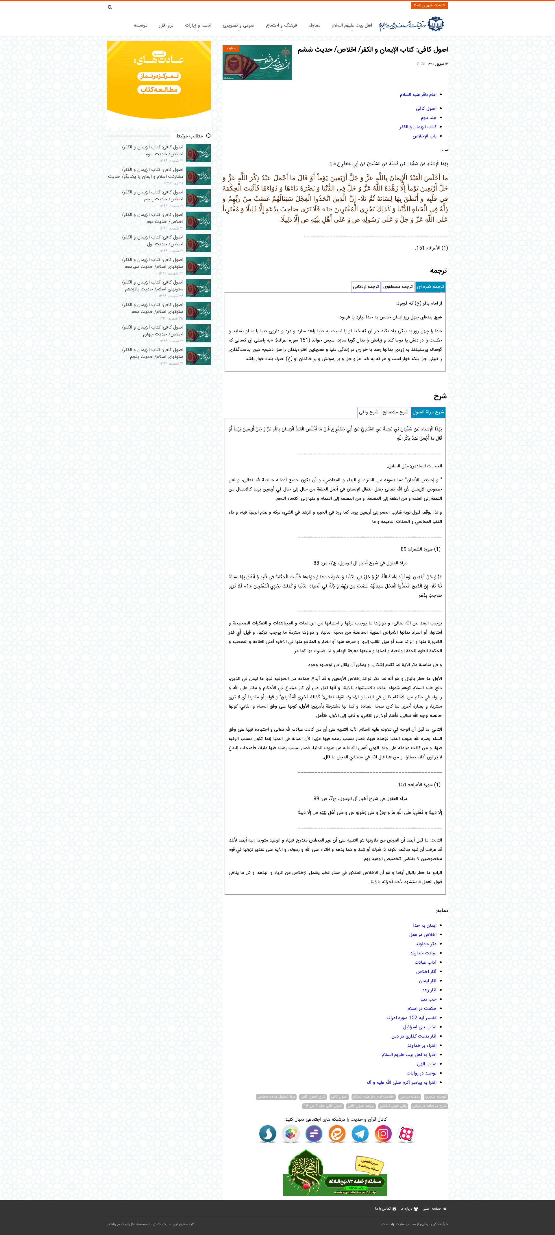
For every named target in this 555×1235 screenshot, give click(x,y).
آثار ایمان (427, 981)
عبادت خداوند (423, 953)
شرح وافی (368, 412)
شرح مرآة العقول (428, 412)
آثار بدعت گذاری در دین (413, 1036)
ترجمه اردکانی (366, 287)
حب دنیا (428, 999)
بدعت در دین (410, 1097)
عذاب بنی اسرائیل (419, 1027)
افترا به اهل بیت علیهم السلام (409, 1055)
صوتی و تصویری (238, 25)
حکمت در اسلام (422, 1009)
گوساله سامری (436, 1097)
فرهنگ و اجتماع (281, 25)
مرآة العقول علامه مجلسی (276, 1097)
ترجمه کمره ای (430, 287)
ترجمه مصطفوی (398, 287)
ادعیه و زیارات (198, 25)
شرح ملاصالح (395, 412)
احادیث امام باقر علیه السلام (373, 1097)
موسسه (140, 25)
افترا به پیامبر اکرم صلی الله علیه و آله (401, 1083)
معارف (314, 25)
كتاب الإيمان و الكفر (418, 127)
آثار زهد (429, 990)
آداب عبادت (425, 963)
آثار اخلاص (426, 972)
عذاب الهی (426, 1064)
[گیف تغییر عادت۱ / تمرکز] (159, 126)
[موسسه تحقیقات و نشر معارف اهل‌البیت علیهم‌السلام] (411, 31)
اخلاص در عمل (422, 935)
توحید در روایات (421, 1073)
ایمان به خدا (424, 926)
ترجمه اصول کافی (361, 1106)
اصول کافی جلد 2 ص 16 (323, 1106)
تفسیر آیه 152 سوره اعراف (411, 1018)
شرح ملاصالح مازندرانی (429, 1106)
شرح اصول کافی (313, 1097)
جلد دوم (428, 118)
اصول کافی (426, 109)
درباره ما (406, 1209)
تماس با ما (383, 1209)
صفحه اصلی (431, 1209)
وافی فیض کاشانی (393, 1106)
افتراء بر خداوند (421, 1046)
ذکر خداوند (426, 944)
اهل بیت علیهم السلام (352, 25)
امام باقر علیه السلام (418, 95)
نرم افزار (166, 25)
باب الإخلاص (424, 136)
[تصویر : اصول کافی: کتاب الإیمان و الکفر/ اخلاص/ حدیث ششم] (257, 62)
